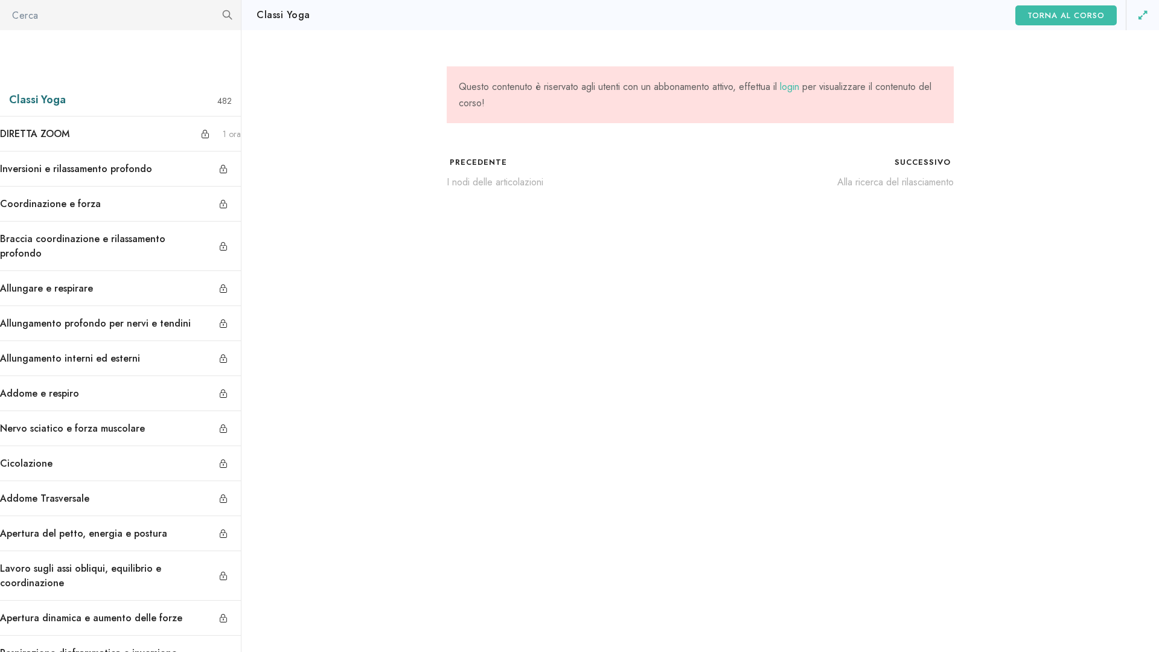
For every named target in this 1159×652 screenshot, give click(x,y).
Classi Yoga (283, 15)
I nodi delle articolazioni (495, 182)
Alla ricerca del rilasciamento (895, 182)
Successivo (924, 162)
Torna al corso (1066, 15)
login (789, 87)
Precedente (477, 162)
